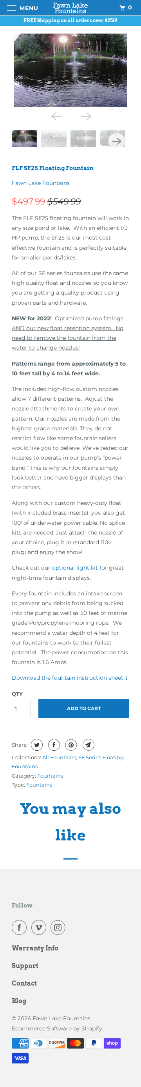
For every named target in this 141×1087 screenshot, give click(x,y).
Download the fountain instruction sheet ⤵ (70, 677)
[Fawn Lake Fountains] (70, 7)
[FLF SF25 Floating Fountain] (70, 70)
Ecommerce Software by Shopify (57, 1028)
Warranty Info (35, 948)
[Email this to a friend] (87, 745)
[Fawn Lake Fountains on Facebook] (21, 927)
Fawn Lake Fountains (41, 182)
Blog (19, 1001)
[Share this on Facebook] (53, 745)
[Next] (85, 115)
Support (25, 966)
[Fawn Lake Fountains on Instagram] (60, 927)
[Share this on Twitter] (36, 745)
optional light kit (75, 567)
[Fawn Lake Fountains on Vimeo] (40, 927)
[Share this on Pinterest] (70, 745)
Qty (17, 694)
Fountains (50, 776)
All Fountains (59, 757)
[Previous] (55, 115)
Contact (24, 983)
